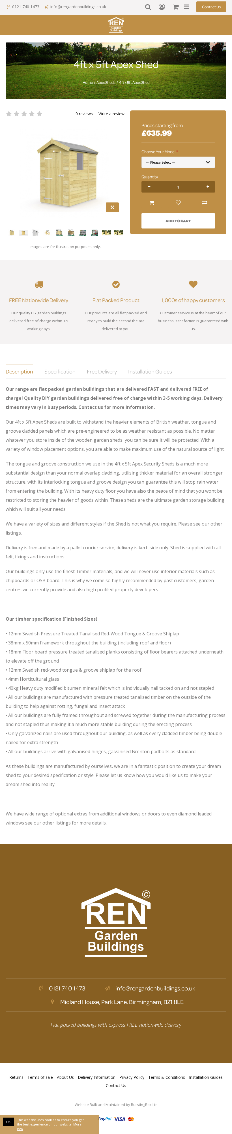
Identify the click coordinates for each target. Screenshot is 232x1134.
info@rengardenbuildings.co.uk (78, 6)
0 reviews (84, 113)
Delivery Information (96, 1077)
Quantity (149, 177)
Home (88, 82)
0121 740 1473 (25, 6)
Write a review (111, 113)
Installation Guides (206, 1077)
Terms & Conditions (166, 1077)
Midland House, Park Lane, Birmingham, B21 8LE (121, 1002)
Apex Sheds (105, 82)
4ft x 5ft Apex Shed (134, 82)
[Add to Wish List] (178, 203)
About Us (65, 1077)
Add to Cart (178, 220)
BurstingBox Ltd (144, 1104)
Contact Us (211, 6)
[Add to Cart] (151, 203)
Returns (16, 1077)
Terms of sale (40, 1077)
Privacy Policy (131, 1077)
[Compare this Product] (204, 203)
